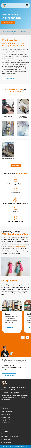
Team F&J (25, 446)
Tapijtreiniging (5, 423)
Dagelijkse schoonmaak (8, 420)
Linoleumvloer (5, 417)
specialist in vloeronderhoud (18, 246)
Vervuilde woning (6, 411)
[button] (26, 5)
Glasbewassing (5, 414)
